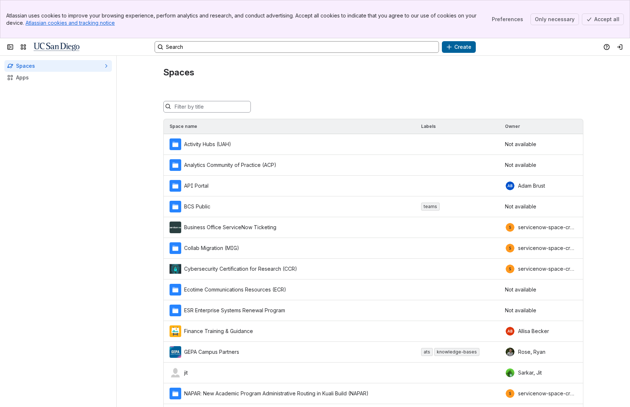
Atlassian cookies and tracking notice (70, 23)
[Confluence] (56, 47)
